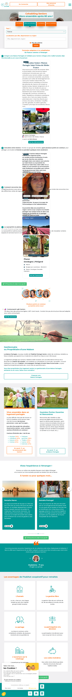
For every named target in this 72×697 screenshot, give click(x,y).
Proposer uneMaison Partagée (36, 376)
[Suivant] (69, 489)
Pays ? (8, 28)
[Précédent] (3, 489)
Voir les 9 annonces (36, 275)
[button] (18, 505)
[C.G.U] (30, 693)
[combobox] (36, 39)
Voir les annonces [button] (10, 316)
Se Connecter (23, 4)
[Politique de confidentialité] (36, 693)
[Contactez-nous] (42, 686)
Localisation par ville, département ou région (21, 35)
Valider (36, 45)
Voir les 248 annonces (36, 142)
